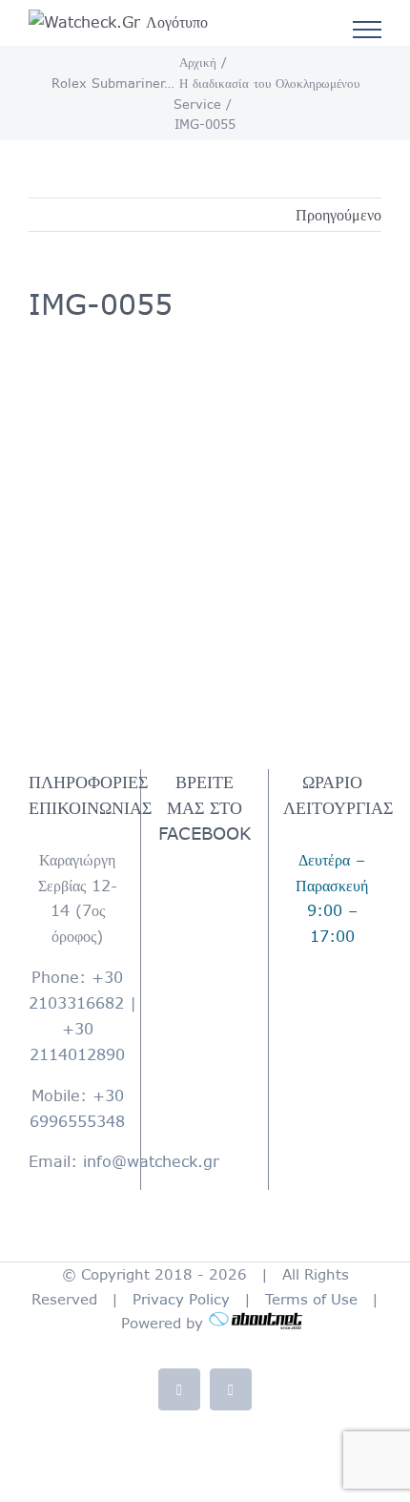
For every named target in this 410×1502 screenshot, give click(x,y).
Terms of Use (311, 1299)
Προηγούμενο (338, 214)
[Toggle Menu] (367, 29)
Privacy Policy (181, 1299)
